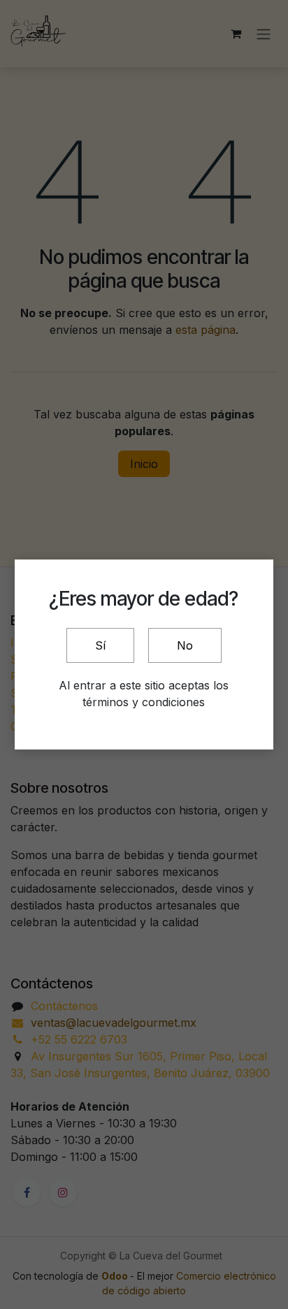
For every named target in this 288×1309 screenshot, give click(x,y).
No (185, 645)
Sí (100, 645)
